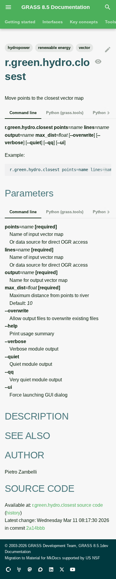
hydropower (19, 47)
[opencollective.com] (8, 569)
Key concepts (84, 21)
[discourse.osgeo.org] (40, 569)
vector (84, 47)
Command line (23, 112)
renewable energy (54, 47)
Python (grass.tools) (64, 112)
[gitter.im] (19, 569)
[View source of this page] (98, 62)
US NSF (93, 558)
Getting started (20, 21)
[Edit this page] (107, 50)
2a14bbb (35, 528)
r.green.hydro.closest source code (67, 505)
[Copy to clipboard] (105, 169)
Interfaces (53, 21)
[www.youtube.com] (72, 569)
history (13, 512)
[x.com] (62, 569)
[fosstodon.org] (30, 569)
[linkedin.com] (51, 569)
